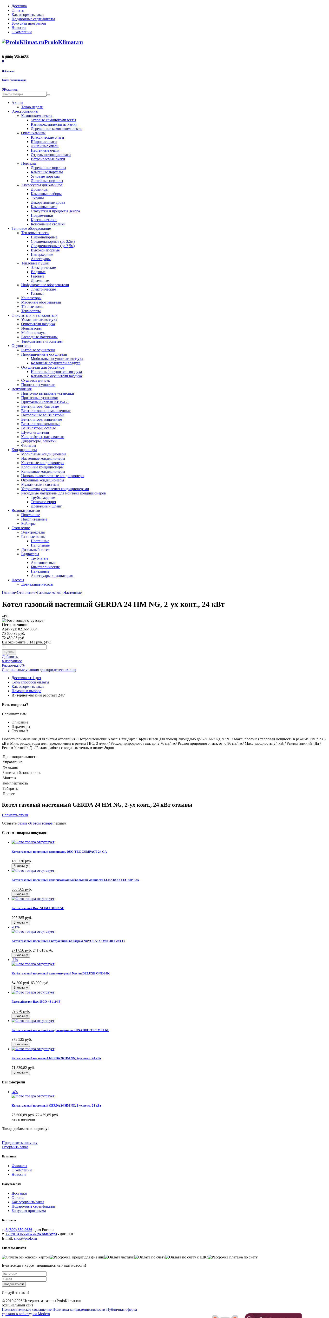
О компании (22, 1170)
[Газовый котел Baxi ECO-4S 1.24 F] (33, 992)
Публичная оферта (121, 1309)
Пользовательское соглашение (27, 1309)
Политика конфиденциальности (79, 1309)
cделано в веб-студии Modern (26, 1314)
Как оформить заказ (28, 1202)
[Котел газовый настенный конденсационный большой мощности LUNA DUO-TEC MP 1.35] (33, 870)
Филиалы (19, 1166)
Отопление (26, 592)
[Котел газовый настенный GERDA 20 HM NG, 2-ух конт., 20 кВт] (33, 1049)
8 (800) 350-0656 (19, 1230)
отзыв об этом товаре (35, 823)
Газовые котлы (49, 592)
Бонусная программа (29, 1211)
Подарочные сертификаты (33, 1206)
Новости (19, 1174)
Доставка (19, 1193)
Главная (8, 592)
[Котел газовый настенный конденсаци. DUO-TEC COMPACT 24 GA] (33, 842)
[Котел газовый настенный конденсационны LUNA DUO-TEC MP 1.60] (33, 1021)
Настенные (72, 592)
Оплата (18, 1198)
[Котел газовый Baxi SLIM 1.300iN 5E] (33, 899)
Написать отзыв (15, 815)
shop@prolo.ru (25, 1238)
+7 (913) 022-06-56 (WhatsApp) (31, 1234)
